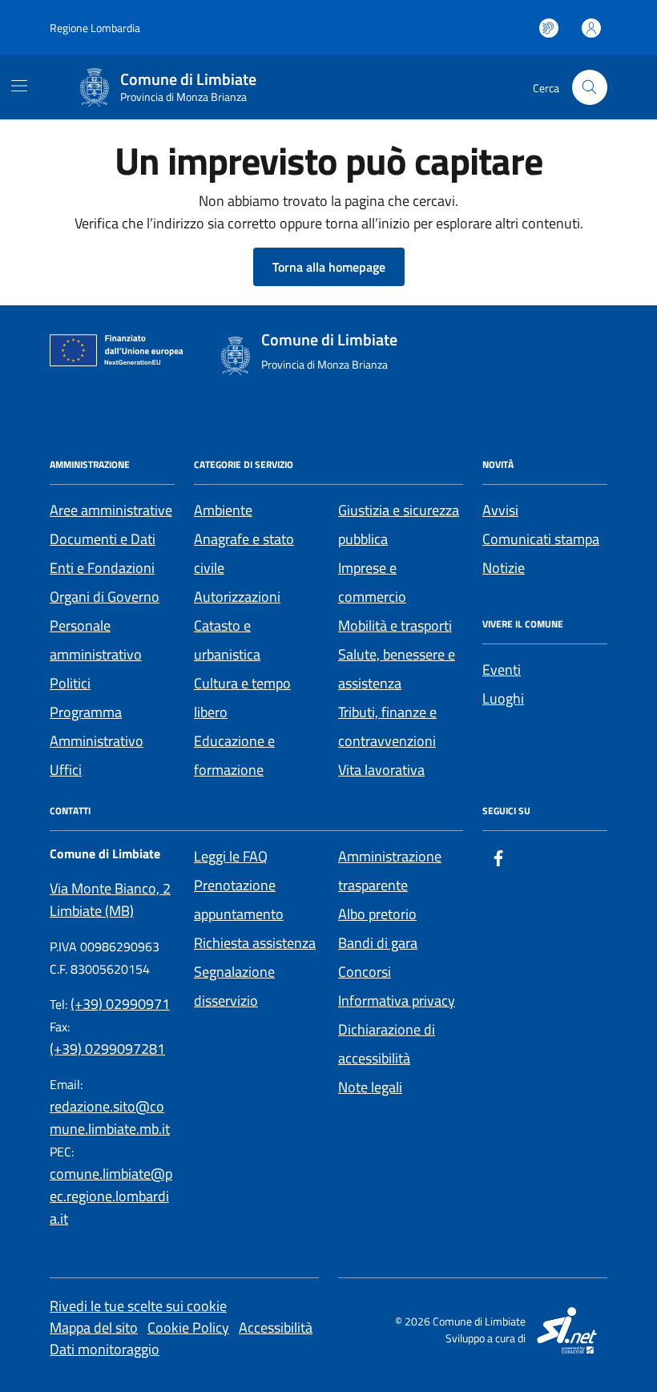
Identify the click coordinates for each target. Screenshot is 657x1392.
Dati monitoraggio (104, 1349)
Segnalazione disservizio (234, 986)
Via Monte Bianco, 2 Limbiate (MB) (110, 900)
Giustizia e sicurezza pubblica (398, 524)
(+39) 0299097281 (107, 1048)
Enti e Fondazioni (102, 568)
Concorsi (364, 971)
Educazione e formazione (234, 755)
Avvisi (500, 510)
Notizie (503, 568)
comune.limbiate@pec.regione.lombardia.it (111, 1196)
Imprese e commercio (372, 582)
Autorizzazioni (237, 596)
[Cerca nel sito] (589, 87)
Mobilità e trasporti (395, 625)
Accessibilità (275, 1327)
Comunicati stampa (540, 539)
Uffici (66, 770)
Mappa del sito (94, 1327)
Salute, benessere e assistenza (396, 669)
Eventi (501, 669)
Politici (70, 683)
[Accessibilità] (548, 28)
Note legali (370, 1087)
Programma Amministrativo (96, 726)
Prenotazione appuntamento (239, 899)
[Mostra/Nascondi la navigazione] (19, 85)
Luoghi (503, 698)
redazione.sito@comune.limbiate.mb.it (110, 1117)
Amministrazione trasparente (389, 870)
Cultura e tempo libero (242, 697)
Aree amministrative (111, 510)
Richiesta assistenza (255, 943)
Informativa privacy (396, 1000)
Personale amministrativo (96, 640)
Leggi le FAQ (231, 856)
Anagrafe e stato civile (244, 553)
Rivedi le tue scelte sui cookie (138, 1306)
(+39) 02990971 (120, 1004)
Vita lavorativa (381, 770)
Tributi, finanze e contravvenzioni (387, 726)
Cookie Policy (188, 1327)
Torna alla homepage (328, 266)
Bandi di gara (377, 943)
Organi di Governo (104, 596)
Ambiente (223, 510)
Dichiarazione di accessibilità (386, 1044)
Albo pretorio (377, 914)
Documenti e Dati (102, 539)
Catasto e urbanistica (227, 640)
